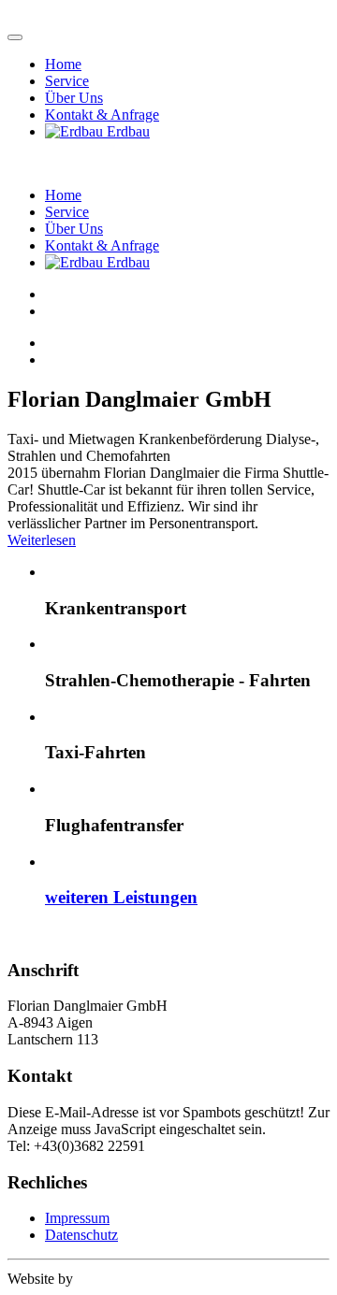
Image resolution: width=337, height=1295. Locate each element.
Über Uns (74, 98)
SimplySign (134, 1279)
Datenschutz (81, 1235)
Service (67, 81)
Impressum (77, 1218)
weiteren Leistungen (121, 897)
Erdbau (126, 131)
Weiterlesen (41, 540)
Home (63, 64)
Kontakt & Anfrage (102, 114)
